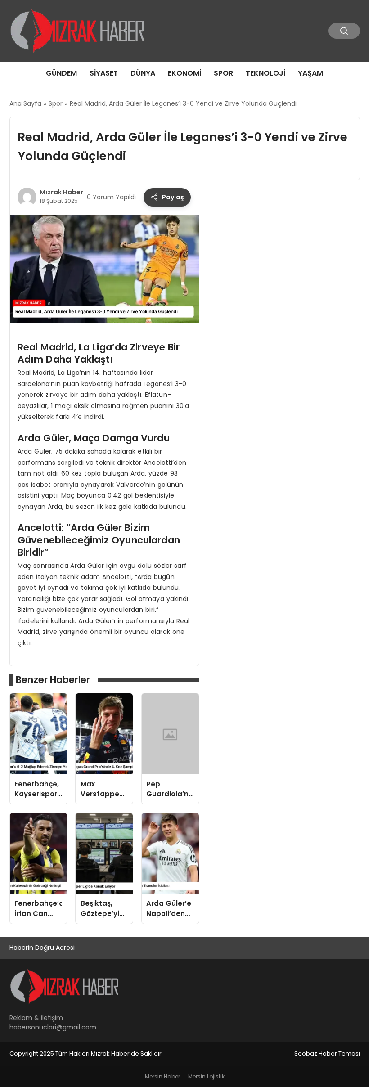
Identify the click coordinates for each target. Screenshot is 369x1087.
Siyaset (104, 73)
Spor (223, 73)
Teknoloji (265, 73)
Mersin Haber (162, 1076)
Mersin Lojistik (206, 1076)
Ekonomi (184, 73)
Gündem (61, 73)
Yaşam (310, 73)
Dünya (142, 73)
